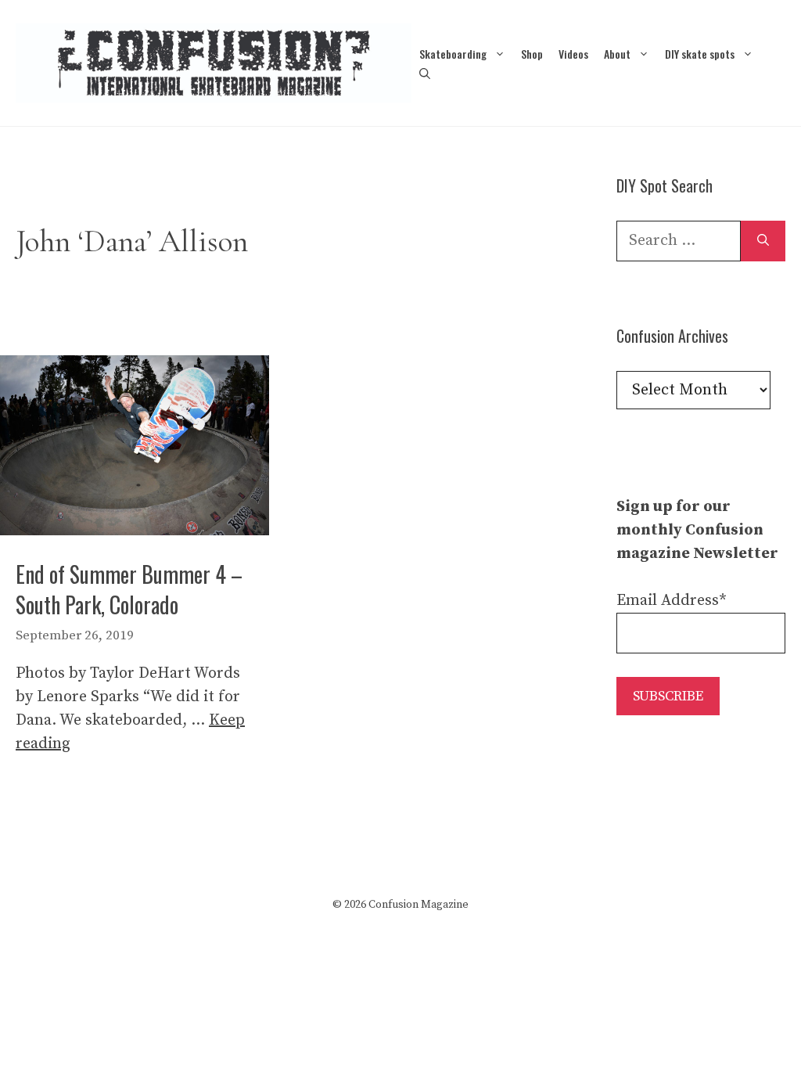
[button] (424, 73)
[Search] (763, 241)
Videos (573, 53)
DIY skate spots (700, 53)
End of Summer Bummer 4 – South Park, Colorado (129, 589)
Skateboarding (453, 53)
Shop (532, 53)
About (617, 53)
